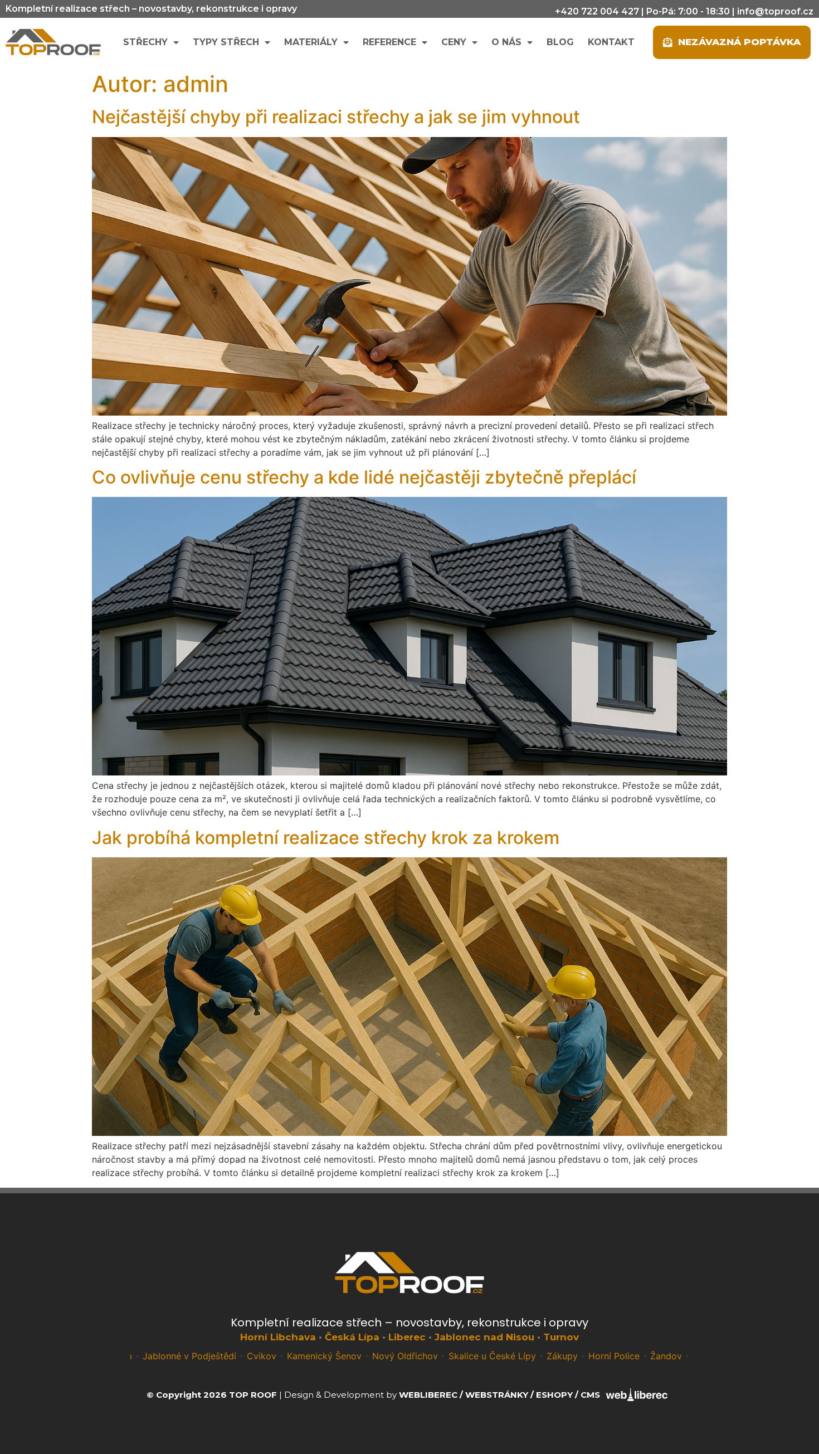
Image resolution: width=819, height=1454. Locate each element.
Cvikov (202, 1356)
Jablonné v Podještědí (130, 1356)
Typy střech (226, 42)
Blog (560, 42)
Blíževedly (687, 1356)
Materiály (311, 42)
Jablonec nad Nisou (484, 1337)
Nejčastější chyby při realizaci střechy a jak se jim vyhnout (336, 117)
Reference (389, 42)
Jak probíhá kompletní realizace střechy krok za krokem (325, 837)
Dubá (644, 1356)
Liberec (407, 1337)
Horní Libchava (278, 1337)
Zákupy (502, 1356)
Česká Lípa (352, 1337)
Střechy (145, 42)
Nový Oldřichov (345, 1356)
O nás (506, 42)
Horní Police (554, 1356)
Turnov (561, 1337)
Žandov (606, 1356)
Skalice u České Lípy (432, 1356)
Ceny (453, 42)
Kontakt (611, 42)
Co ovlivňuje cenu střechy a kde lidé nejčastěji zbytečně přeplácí (364, 477)
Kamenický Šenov (264, 1356)
